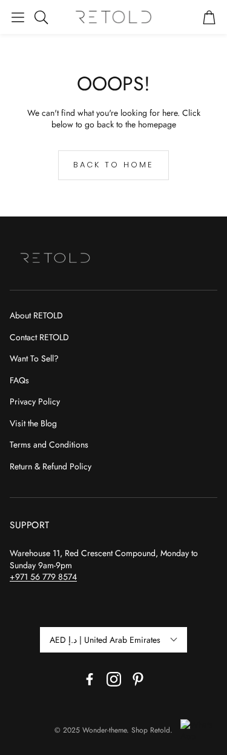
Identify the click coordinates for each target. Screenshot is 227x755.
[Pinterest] (138, 679)
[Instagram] (114, 679)
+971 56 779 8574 (43, 577)
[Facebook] (89, 679)
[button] (18, 16)
